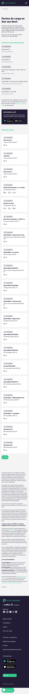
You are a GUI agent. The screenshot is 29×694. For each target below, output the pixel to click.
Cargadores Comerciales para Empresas (12, 582)
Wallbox (12, 530)
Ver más (5, 457)
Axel (24, 103)
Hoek (3, 105)
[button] (26, 3)
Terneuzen (19, 103)
